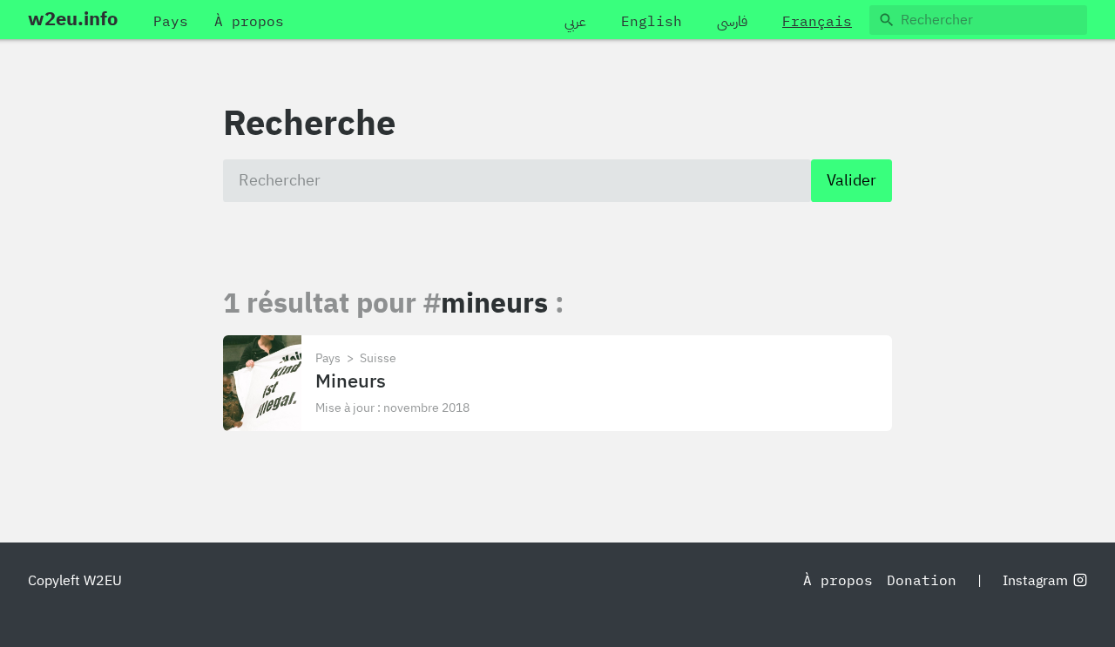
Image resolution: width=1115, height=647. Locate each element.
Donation (921, 581)
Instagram (1035, 581)
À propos (838, 581)
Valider (851, 180)
